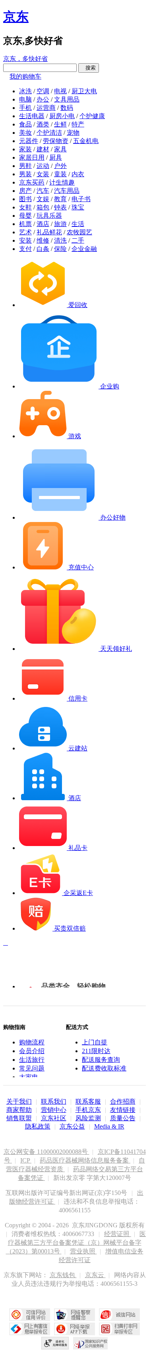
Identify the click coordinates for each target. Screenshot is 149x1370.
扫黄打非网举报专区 (119, 1329)
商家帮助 (19, 1109)
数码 (66, 107)
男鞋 (25, 165)
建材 (43, 149)
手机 (25, 107)
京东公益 (72, 1126)
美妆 (25, 132)
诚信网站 (119, 1314)
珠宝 (78, 207)
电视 (60, 91)
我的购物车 (25, 76)
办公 (43, 99)
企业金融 (84, 248)
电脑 (25, 99)
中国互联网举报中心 (29, 1329)
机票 (25, 223)
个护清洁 (49, 132)
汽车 (43, 190)
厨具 (55, 157)
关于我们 (19, 1101)
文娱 (43, 199)
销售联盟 (19, 1118)
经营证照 (117, 1234)
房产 (25, 190)
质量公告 (122, 1118)
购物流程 (32, 1042)
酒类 (43, 124)
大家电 (28, 1077)
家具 (60, 149)
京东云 (95, 1275)
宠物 (73, 132)
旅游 (60, 223)
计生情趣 (62, 182)
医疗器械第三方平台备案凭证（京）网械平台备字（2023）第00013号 (76, 1243)
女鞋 (25, 207)
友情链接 (122, 1109)
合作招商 (122, 1101)
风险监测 (88, 1118)
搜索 (88, 68)
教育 (60, 199)
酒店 (43, 223)
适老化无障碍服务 (55, 1343)
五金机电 (86, 141)
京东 (16, 16)
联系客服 (88, 1101)
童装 (60, 174)
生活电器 (32, 116)
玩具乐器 (49, 215)
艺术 (25, 232)
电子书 (81, 199)
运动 (43, 165)
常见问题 (32, 1068)
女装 (43, 174)
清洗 (60, 240)
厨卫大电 (84, 91)
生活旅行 (32, 1059)
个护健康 (92, 116)
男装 (25, 174)
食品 (25, 124)
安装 (25, 240)
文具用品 (66, 99)
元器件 (28, 141)
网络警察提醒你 (74, 1314)
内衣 (78, 174)
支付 (25, 248)
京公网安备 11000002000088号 (46, 1151)
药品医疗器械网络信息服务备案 (85, 1160)
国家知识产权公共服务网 (90, 1343)
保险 (60, 248)
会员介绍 (32, 1051)
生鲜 (60, 124)
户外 (60, 165)
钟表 (60, 207)
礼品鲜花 (49, 232)
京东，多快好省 (25, 58)
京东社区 (53, 1118)
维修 (43, 240)
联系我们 (53, 1101)
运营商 (46, 107)
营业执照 (83, 1251)
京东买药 (32, 182)
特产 (78, 124)
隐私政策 (37, 1126)
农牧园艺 (79, 232)
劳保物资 (55, 141)
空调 (43, 91)
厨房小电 (62, 116)
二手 (78, 240)
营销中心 (53, 1109)
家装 (25, 149)
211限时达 (96, 1051)
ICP (25, 1160)
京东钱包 (63, 1275)
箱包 (43, 207)
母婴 (25, 215)
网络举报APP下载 (74, 1329)
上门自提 (94, 1042)
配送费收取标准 (104, 1068)
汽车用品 (66, 190)
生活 (78, 223)
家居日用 (32, 157)
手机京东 (88, 1109)
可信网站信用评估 (29, 1314)
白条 (43, 248)
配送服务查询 (101, 1059)
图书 (25, 199)
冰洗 (25, 91)
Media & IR (109, 1126)
